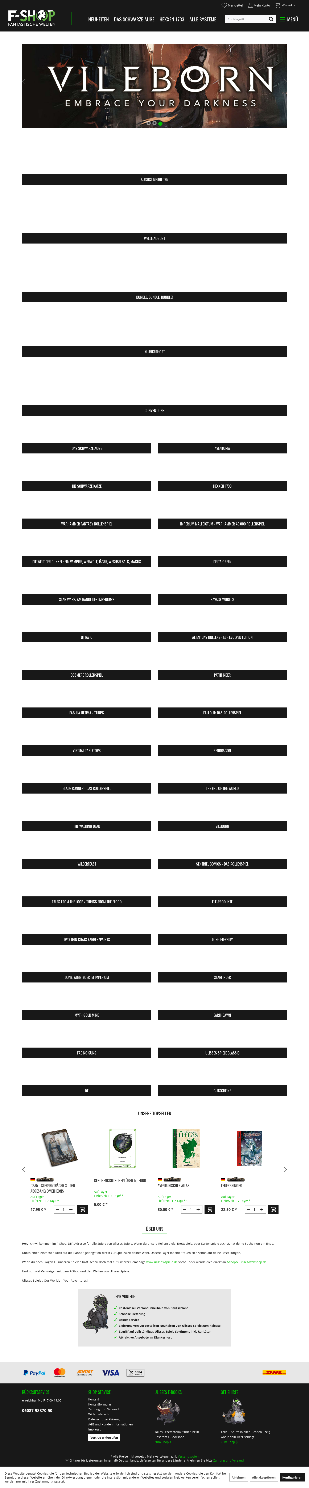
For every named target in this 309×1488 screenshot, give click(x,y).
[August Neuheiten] (154, 152)
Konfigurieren (292, 1477)
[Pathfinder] (222, 659)
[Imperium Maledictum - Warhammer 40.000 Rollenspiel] (222, 507)
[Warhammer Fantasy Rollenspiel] (86, 507)
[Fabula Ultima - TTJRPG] (86, 696)
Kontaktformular (99, 1404)
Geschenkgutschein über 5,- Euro (120, 1180)
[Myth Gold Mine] (86, 999)
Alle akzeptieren (264, 1477)
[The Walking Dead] (86, 810)
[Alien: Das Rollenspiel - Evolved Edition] (222, 621)
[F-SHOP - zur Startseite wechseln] (31, 18)
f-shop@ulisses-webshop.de (247, 1262)
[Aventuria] (222, 432)
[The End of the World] (222, 772)
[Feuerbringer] (250, 1148)
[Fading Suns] (86, 1037)
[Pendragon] (222, 734)
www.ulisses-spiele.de (162, 1262)
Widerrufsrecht (99, 1414)
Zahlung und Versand (103, 1409)
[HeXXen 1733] (222, 470)
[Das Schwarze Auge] (86, 432)
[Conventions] (154, 383)
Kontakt (93, 1399)
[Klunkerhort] (154, 324)
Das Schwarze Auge (134, 19)
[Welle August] (154, 211)
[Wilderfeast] (86, 848)
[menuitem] (232, 4)
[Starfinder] (222, 961)
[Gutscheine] (222, 1074)
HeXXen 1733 (172, 19)
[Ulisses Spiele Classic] (222, 1037)
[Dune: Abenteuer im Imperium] (86, 961)
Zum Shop (161, 1442)
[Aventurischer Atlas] (186, 1148)
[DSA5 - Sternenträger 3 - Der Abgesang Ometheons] (59, 1148)
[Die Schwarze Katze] (86, 470)
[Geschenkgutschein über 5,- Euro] (122, 1148)
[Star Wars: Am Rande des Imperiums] (86, 583)
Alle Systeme (202, 19)
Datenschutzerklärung (104, 1419)
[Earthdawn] (222, 999)
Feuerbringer (231, 1185)
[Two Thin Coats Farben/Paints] (86, 923)
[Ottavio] (86, 621)
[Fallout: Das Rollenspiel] (222, 696)
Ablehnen (239, 1477)
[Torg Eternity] (222, 923)
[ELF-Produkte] (222, 885)
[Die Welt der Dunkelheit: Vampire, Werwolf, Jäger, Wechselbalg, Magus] (86, 545)
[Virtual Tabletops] (86, 734)
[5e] (86, 1074)
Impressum (96, 1429)
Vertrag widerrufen (104, 1438)
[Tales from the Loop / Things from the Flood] (86, 885)
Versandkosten (188, 1456)
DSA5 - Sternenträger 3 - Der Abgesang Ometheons (52, 1188)
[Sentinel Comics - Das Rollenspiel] (222, 848)
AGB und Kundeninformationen (110, 1424)
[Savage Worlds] (222, 583)
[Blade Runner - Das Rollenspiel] (86, 772)
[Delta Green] (222, 545)
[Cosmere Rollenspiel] (86, 659)
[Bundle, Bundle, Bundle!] (154, 270)
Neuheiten (98, 19)
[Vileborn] (222, 810)
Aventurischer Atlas (174, 1185)
